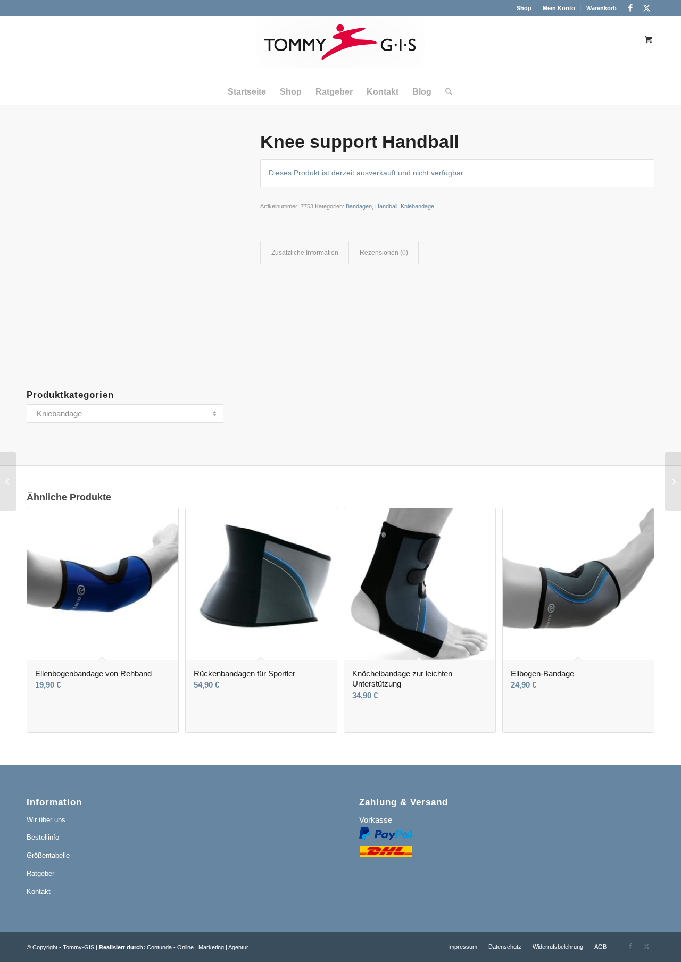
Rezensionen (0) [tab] (384, 252)
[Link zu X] (646, 8)
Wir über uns (46, 820)
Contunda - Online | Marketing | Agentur (197, 947)
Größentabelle (48, 855)
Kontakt (39, 892)
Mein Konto (559, 8)
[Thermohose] (673, 481)
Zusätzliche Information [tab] (304, 252)
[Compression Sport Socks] (8, 481)
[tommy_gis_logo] (340, 47)
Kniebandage (417, 206)
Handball (386, 206)
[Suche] (445, 92)
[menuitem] (524, 8)
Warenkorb (601, 8)
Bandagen (359, 206)
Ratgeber (40, 873)
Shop (524, 8)
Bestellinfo (43, 837)
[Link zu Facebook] (630, 8)
